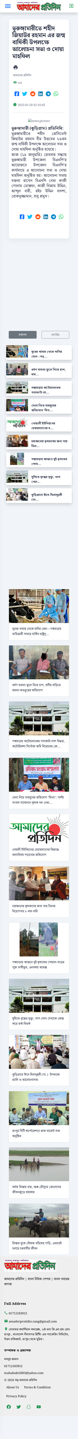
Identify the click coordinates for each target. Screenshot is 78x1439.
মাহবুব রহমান (11, 1359)
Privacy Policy (16, 1396)
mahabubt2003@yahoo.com (24, 1373)
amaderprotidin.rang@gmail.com (33, 1321)
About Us (12, 1387)
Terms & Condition (37, 1387)
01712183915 (18, 1313)
